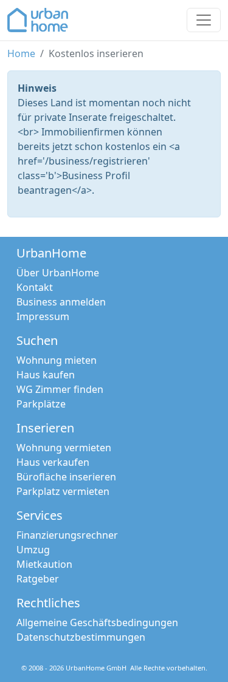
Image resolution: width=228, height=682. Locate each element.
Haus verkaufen (52, 462)
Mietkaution (44, 564)
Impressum (42, 316)
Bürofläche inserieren (66, 476)
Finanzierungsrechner (67, 535)
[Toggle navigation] (204, 20)
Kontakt (34, 287)
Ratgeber (37, 578)
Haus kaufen (45, 374)
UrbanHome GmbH (96, 667)
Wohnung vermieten (63, 447)
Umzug (33, 549)
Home (21, 53)
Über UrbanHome (57, 272)
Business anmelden (61, 302)
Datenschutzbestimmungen (80, 637)
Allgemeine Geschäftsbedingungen (97, 622)
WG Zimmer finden (59, 389)
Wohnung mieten (56, 360)
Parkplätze (41, 404)
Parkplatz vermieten (62, 491)
